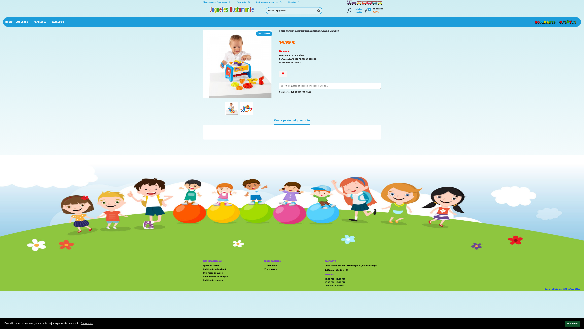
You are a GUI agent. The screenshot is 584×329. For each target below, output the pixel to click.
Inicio (9, 22)
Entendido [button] (572, 323)
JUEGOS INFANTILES (301, 92)
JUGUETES (22, 22)
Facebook (271, 265)
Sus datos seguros (213, 273)
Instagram (271, 269)
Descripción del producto (292, 120)
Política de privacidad (214, 269)
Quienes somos (211, 265)
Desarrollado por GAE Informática (562, 289)
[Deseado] (283, 74)
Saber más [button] (87, 323)
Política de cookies (213, 280)
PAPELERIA (40, 22)
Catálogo (58, 22)
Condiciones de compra (215, 276)
